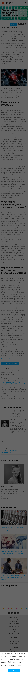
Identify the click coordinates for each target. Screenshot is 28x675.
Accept (14, 670)
